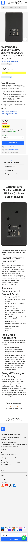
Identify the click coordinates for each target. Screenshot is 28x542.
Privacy (10, 536)
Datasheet (4, 110)
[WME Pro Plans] (18, 2)
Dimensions (9, 170)
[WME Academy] (15, 2)
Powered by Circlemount (12, 534)
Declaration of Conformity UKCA (10, 111)
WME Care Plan (4, 536)
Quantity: (6, 137)
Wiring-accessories (11, 174)
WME (5, 534)
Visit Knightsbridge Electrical (9, 61)
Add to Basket (13, 142)
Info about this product (10, 160)
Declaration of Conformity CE (9, 113)
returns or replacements (13, 149)
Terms (20, 536)
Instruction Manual (6, 114)
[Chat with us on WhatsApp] (23, 537)
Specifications (10, 166)
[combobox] (14, 7)
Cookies (16, 536)
